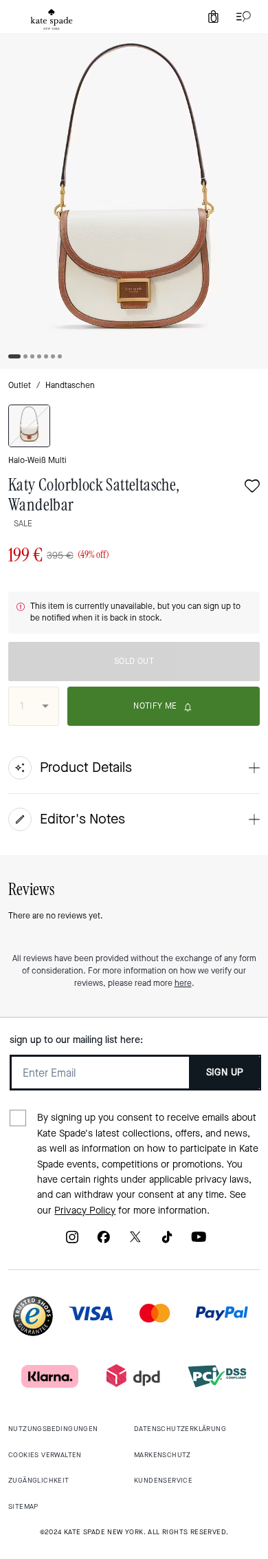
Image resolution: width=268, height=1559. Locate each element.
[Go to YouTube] (198, 1241)
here (183, 983)
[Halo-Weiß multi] (29, 426)
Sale (23, 523)
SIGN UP (225, 1072)
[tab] (51, 19)
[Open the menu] (240, 16)
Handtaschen (70, 385)
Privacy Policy (84, 1210)
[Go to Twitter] (135, 1241)
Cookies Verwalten (45, 1454)
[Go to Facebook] (104, 1241)
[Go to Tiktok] (167, 1241)
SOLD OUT (134, 661)
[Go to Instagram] (72, 1241)
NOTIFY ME (155, 705)
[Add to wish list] (252, 487)
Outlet (19, 385)
